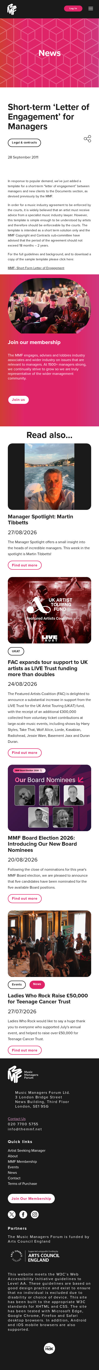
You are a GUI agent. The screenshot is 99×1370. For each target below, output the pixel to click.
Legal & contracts (24, 142)
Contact (14, 1178)
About (13, 1156)
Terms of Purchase (22, 1183)
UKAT (16, 651)
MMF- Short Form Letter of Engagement (36, 268)
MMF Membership (22, 1161)
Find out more (24, 565)
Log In (73, 8)
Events (17, 984)
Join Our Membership (31, 1198)
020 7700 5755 (23, 1124)
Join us (18, 399)
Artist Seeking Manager (26, 1150)
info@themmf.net (25, 1129)
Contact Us (17, 1118)
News (37, 984)
